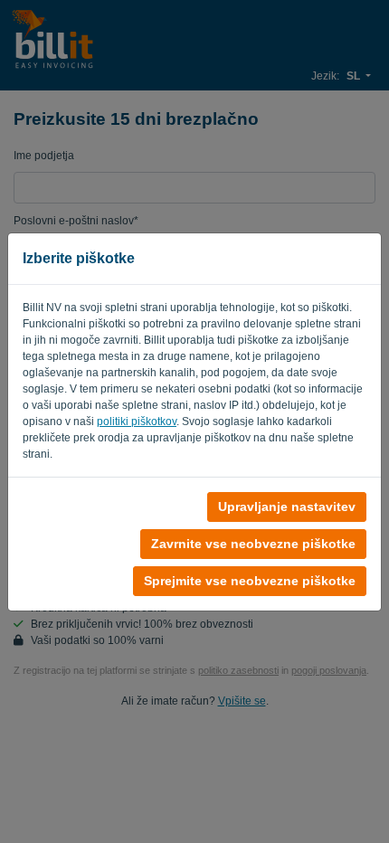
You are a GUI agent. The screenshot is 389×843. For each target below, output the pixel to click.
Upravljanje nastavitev (287, 506)
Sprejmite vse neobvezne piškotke (250, 580)
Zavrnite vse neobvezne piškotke (253, 543)
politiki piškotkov (136, 421)
